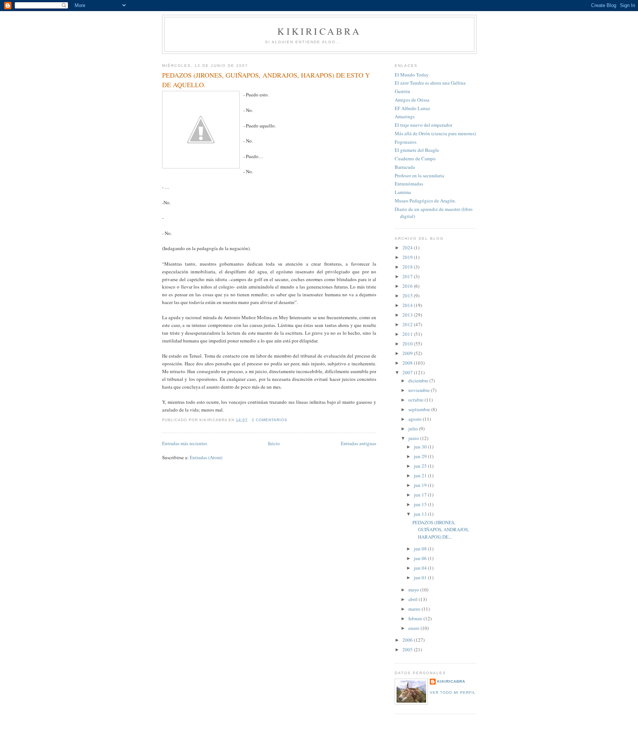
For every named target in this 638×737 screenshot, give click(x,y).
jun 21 (421, 475)
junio (414, 438)
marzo (415, 608)
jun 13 (421, 514)
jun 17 (421, 494)
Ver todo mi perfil (453, 692)
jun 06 (421, 558)
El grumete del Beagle (417, 150)
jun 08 (421, 548)
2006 (408, 640)
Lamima (403, 192)
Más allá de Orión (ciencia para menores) (435, 133)
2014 (408, 305)
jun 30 (421, 446)
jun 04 (421, 567)
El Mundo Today (412, 74)
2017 (408, 276)
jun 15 (421, 504)
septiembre (419, 409)
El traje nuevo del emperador (423, 125)
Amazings (405, 116)
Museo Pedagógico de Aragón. (425, 200)
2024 (408, 247)
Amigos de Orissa (412, 99)
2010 (408, 343)
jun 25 (421, 466)
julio (413, 428)
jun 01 (421, 577)
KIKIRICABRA (319, 31)
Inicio (274, 443)
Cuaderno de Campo (415, 158)
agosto (415, 419)
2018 (408, 266)
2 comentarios (269, 420)
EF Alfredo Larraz (412, 108)
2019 (408, 257)
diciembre (418, 380)
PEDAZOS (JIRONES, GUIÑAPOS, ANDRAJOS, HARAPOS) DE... (440, 529)
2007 (408, 372)
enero (414, 628)
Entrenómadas (409, 183)
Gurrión (402, 91)
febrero (415, 618)
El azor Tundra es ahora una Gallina (430, 82)
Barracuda (405, 167)
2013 (408, 314)
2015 (408, 295)
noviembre (419, 390)
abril (413, 599)
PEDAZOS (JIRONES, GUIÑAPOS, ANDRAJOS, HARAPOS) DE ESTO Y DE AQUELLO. (266, 80)
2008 (408, 362)
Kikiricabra (451, 681)
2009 (408, 353)
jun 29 (421, 456)
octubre (416, 399)
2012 (408, 324)
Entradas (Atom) (206, 457)
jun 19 (421, 485)
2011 (408, 334)
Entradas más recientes (184, 443)
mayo (414, 589)
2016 (408, 286)
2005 (408, 649)
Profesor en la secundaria (419, 175)
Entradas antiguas (358, 443)
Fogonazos (405, 142)
